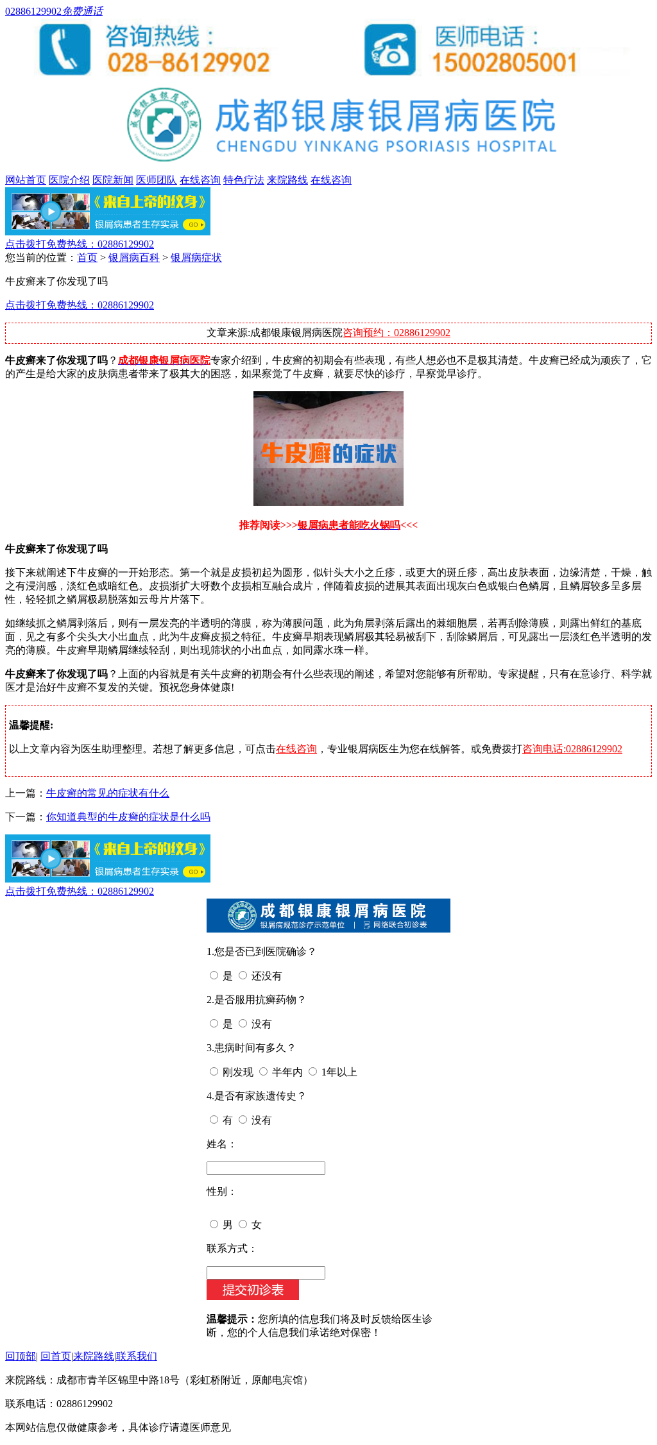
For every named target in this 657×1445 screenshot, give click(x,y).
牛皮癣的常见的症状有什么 (107, 793)
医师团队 (156, 179)
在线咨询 (200, 179)
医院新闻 (112, 179)
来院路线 (287, 179)
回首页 (55, 1356)
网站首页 (25, 179)
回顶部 (20, 1356)
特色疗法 (243, 179)
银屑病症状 (196, 257)
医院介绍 (69, 179)
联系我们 (136, 1356)
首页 (87, 257)
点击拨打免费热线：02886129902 (79, 244)
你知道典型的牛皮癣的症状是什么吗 (128, 816)
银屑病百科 (134, 257)
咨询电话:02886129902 (572, 748)
